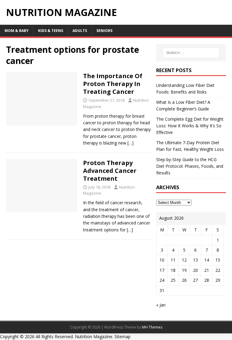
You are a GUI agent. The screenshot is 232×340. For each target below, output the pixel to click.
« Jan (161, 305)
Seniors (104, 30)
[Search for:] (191, 53)
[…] (130, 143)
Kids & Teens (50, 30)
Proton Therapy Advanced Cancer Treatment (110, 171)
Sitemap (122, 336)
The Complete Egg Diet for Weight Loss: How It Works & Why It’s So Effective (190, 125)
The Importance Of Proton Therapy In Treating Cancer (112, 84)
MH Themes (152, 327)
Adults (79, 30)
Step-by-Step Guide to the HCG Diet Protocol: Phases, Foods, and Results (189, 166)
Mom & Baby (17, 30)
